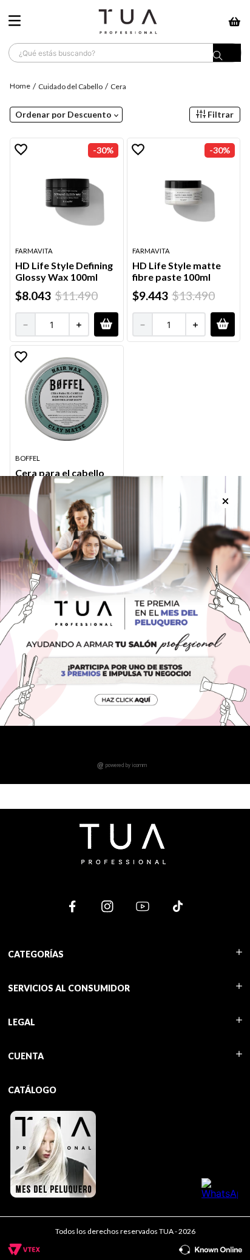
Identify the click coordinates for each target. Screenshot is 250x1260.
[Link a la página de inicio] (21, 86)
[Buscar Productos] (227, 56)
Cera (118, 86)
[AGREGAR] (106, 324)
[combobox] (125, 52)
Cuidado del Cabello (70, 86)
